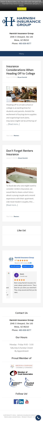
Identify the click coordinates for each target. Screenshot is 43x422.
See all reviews (15, 266)
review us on (27, 266)
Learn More (21, 9)
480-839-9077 (25, 43)
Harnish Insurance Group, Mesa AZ (21, 22)
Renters (16, 135)
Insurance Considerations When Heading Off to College (20, 70)
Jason (16, 274)
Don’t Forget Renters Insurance (19, 152)
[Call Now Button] (38, 418)
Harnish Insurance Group (24, 257)
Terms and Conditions (12, 417)
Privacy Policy (27, 417)
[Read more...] (14, 124)
